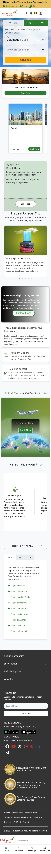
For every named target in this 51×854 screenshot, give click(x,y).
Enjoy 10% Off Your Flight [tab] (29, 393)
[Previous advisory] (17, 6)
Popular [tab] (10, 557)
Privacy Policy (31, 812)
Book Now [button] (34, 149)
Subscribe (25, 204)
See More (10, 6)
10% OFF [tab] (45, 393)
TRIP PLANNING (22, 546)
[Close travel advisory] (34, 6)
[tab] (13, 23)
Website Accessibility (13, 812)
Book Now (25, 93)
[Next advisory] (26, 6)
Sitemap (8, 816)
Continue (25, 59)
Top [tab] (20, 557)
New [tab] (29, 557)
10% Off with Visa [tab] (11, 393)
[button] (19, 279)
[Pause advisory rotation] (30, 6)
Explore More (23, 313)
